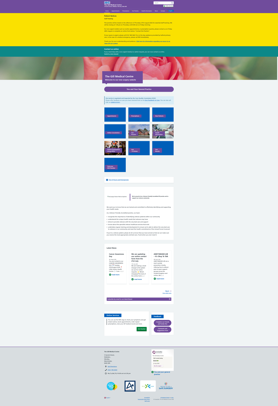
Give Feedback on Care (152, 100)
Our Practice (135, 11)
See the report (157, 366)
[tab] (139, 299)
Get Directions (112, 366)
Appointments (115, 11)
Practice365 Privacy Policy (144, 399)
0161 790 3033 (112, 370)
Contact (163, 11)
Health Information (147, 11)
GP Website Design (165, 397)
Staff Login (147, 401)
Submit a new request (111, 54)
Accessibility (147, 397)
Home (107, 11)
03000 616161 (115, 102)
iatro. (172, 397)
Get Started (141, 329)
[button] (139, 180)
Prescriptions (125, 11)
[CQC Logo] (157, 353)
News (156, 11)
